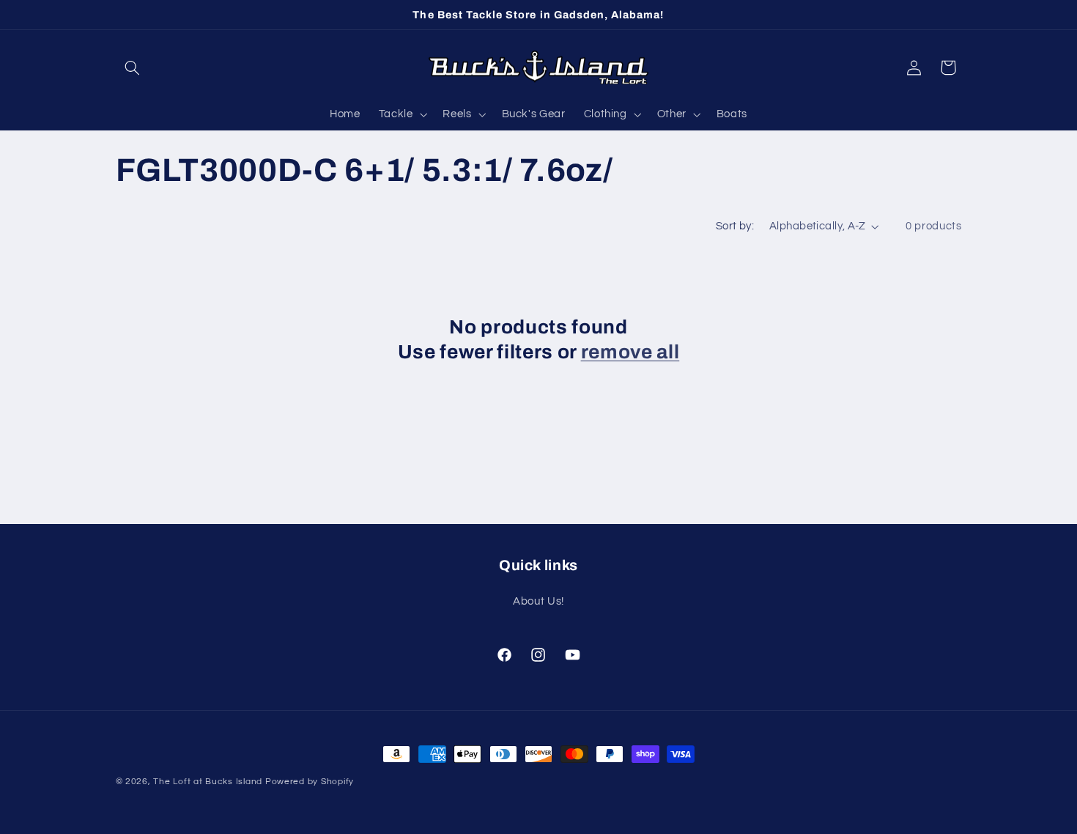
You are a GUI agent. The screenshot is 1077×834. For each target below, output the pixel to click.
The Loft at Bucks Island (207, 782)
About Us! (538, 601)
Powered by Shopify (309, 782)
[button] (132, 67)
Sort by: (735, 226)
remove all (630, 352)
